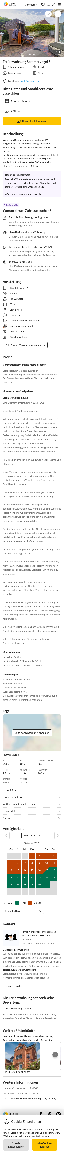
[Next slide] (55, 1054)
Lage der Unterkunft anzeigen (32, 732)
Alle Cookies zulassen (44, 1145)
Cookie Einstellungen (16, 1145)
